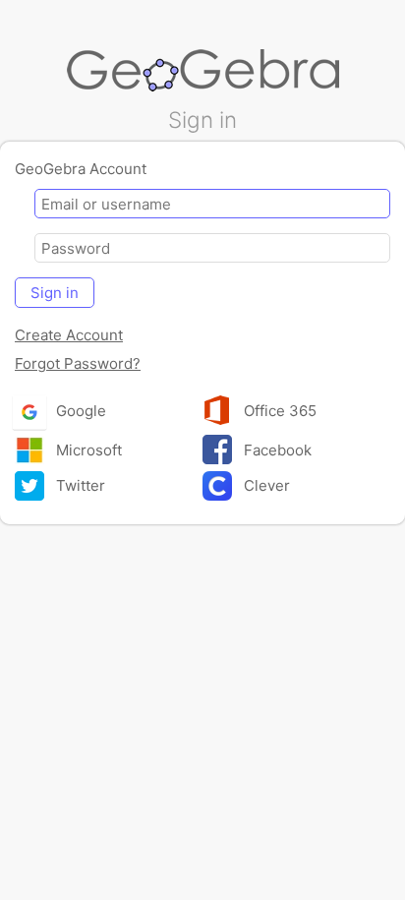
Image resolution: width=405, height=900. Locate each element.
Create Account (69, 335)
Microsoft (87, 450)
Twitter (78, 485)
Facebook (276, 450)
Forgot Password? (78, 363)
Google (81, 410)
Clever (265, 485)
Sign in (54, 292)
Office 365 (278, 410)
